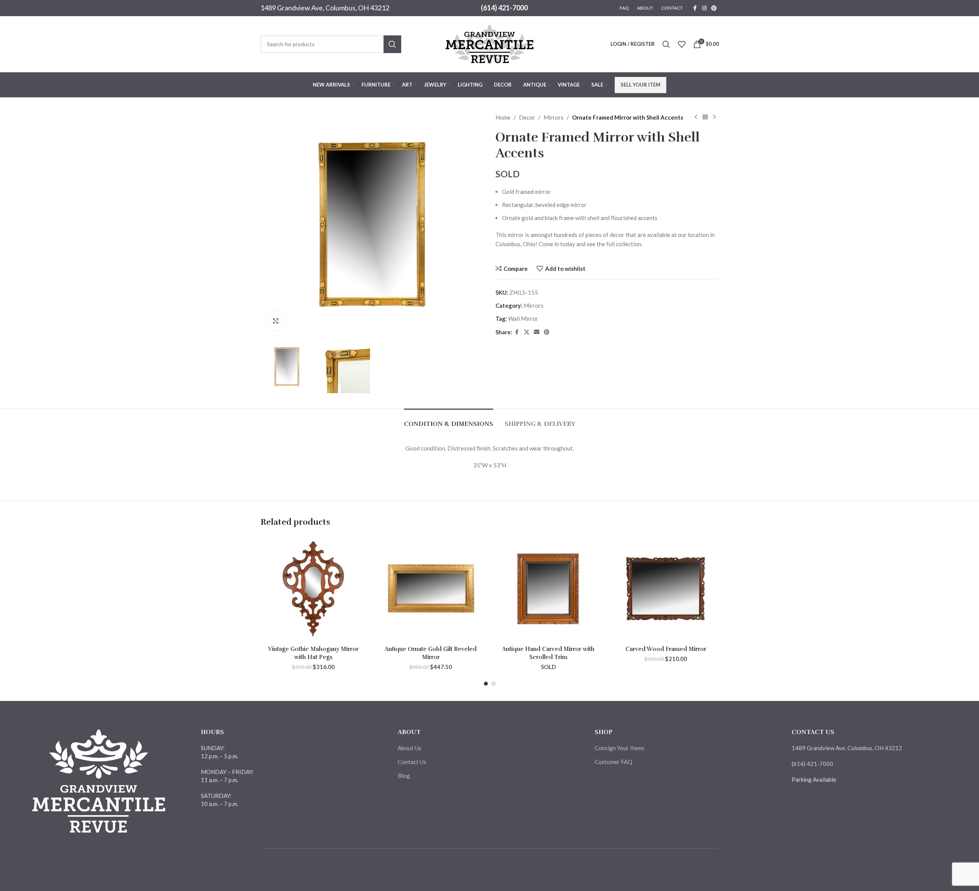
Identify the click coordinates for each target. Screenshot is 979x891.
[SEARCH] (392, 44)
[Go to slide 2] (493, 684)
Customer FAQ (613, 761)
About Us (409, 747)
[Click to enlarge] (275, 320)
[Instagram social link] (704, 8)
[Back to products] (705, 117)
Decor (527, 117)
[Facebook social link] (695, 8)
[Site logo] (490, 43)
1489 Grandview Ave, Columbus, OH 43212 (324, 7)
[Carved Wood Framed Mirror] (666, 589)
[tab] (448, 420)
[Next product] (714, 117)
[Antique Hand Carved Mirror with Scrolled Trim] (548, 589)
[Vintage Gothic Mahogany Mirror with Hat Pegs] (313, 589)
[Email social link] (537, 332)
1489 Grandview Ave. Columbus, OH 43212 (847, 747)
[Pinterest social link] (714, 8)
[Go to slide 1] (486, 684)
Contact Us (412, 761)
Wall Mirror (523, 318)
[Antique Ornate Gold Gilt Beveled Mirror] (431, 589)
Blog (404, 775)
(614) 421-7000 (504, 7)
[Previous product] (695, 117)
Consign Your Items (619, 747)
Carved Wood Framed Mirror (665, 649)
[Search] (666, 44)
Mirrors (554, 117)
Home (502, 117)
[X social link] (527, 332)
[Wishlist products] (681, 44)
